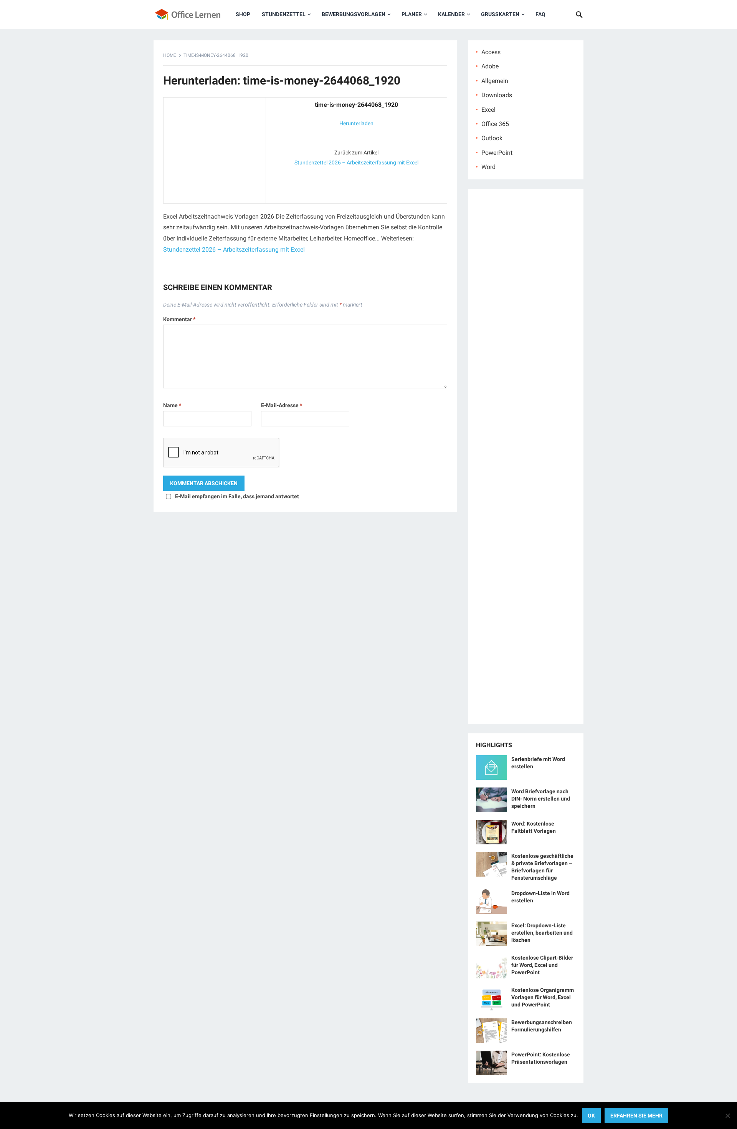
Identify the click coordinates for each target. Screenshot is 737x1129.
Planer (412, 14)
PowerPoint (496, 152)
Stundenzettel (284, 14)
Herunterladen (356, 123)
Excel (488, 109)
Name (172, 405)
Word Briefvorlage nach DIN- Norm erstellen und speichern (540, 798)
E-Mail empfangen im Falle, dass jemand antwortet (237, 496)
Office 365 (495, 124)
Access (491, 52)
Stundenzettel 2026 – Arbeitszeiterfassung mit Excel (356, 162)
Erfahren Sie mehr (636, 1115)
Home (169, 55)
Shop (243, 14)
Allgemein (494, 81)
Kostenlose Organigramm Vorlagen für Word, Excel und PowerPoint (542, 997)
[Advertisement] (215, 149)
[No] (727, 1115)
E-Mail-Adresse (281, 405)
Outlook (491, 138)
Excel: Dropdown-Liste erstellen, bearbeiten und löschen (542, 932)
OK (591, 1115)
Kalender (451, 14)
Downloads (496, 95)
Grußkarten (500, 14)
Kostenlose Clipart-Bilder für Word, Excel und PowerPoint (542, 965)
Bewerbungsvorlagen (353, 14)
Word (488, 167)
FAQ (540, 14)
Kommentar (179, 319)
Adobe (490, 66)
